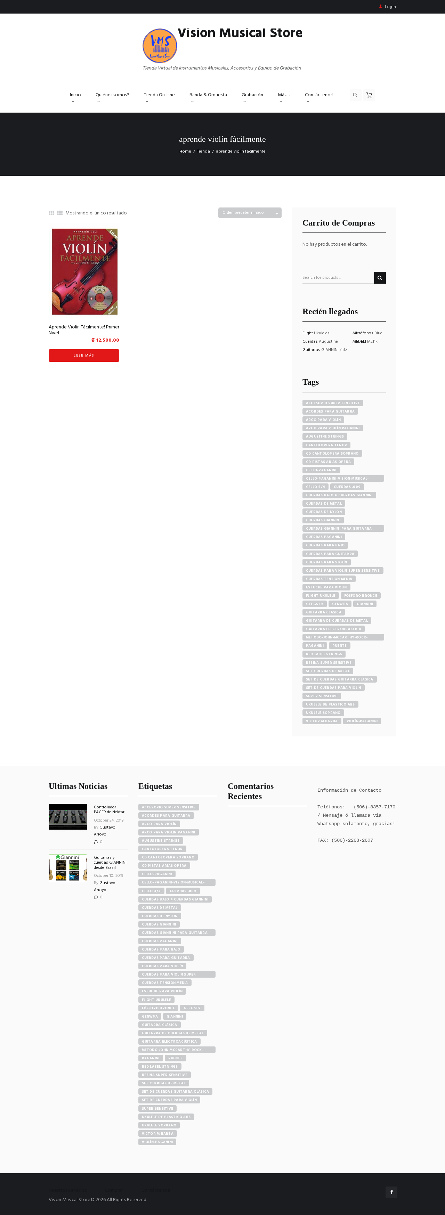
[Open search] (356, 95)
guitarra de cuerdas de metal (337, 620)
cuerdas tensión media (329, 579)
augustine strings (325, 436)
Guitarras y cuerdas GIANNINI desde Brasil (110, 862)
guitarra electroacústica (333, 629)
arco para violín (323, 420)
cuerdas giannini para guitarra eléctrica (339, 529)
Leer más (84, 355)
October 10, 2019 (108, 875)
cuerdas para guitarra (330, 554)
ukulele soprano (323, 713)
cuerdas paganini (324, 537)
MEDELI (360, 341)
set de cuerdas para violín (333, 688)
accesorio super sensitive (333, 403)
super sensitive (322, 696)
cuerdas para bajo (325, 545)
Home (185, 151)
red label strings (324, 654)
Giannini (365, 604)
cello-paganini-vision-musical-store (337, 479)
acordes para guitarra (330, 411)
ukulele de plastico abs (330, 704)
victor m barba (322, 721)
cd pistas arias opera (328, 462)
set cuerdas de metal (328, 671)
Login (390, 6)
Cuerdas (310, 341)
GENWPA (340, 604)
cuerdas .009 (347, 487)
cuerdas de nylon (324, 512)
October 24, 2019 (109, 820)
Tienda (203, 151)
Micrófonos (363, 333)
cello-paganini (321, 470)
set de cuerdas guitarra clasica (339, 679)
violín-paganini (362, 721)
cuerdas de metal (324, 503)
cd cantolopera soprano (332, 453)
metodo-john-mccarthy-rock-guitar (337, 638)
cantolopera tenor (326, 445)
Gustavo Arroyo (104, 831)
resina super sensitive (329, 663)
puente (339, 646)
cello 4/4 (315, 487)
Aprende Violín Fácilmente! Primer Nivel (84, 330)
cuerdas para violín (326, 562)
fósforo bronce (361, 595)
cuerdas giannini (323, 520)
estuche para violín (326, 587)
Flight (308, 333)
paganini (315, 646)
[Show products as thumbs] (51, 213)
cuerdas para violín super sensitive (343, 570)
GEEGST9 (314, 604)
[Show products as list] (60, 213)
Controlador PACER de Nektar (109, 810)
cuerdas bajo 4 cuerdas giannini (339, 495)
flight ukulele (320, 595)
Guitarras (311, 349)
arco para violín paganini (332, 428)
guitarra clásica (323, 612)
